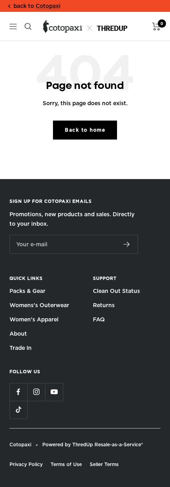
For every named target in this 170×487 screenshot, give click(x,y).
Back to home (85, 130)
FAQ (99, 319)
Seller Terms (104, 464)
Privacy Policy (26, 464)
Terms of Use (66, 464)
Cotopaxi (48, 6)
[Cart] (156, 26)
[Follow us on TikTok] (18, 410)
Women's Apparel (34, 319)
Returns (104, 305)
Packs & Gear (27, 291)
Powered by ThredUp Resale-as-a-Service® (92, 444)
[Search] (28, 26)
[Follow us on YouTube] (54, 392)
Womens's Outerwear (39, 305)
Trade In (20, 348)
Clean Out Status (116, 291)
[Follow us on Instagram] (36, 392)
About (18, 333)
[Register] (126, 244)
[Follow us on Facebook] (18, 392)
